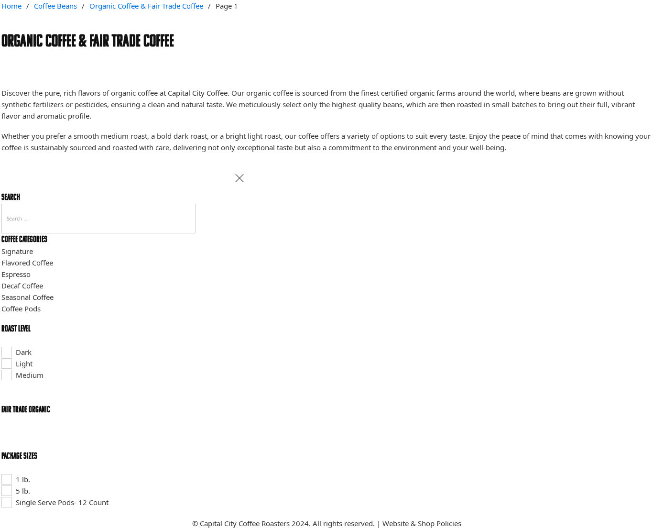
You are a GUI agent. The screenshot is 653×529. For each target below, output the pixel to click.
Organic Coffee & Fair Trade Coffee (146, 6)
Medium (30, 375)
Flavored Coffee (27, 262)
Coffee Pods (21, 308)
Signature (17, 251)
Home (11, 6)
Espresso (16, 274)
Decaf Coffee (22, 285)
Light (24, 363)
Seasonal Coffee (27, 297)
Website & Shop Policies (421, 523)
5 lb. (23, 491)
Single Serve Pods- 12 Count (62, 502)
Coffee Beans (55, 6)
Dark (24, 352)
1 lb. (23, 479)
